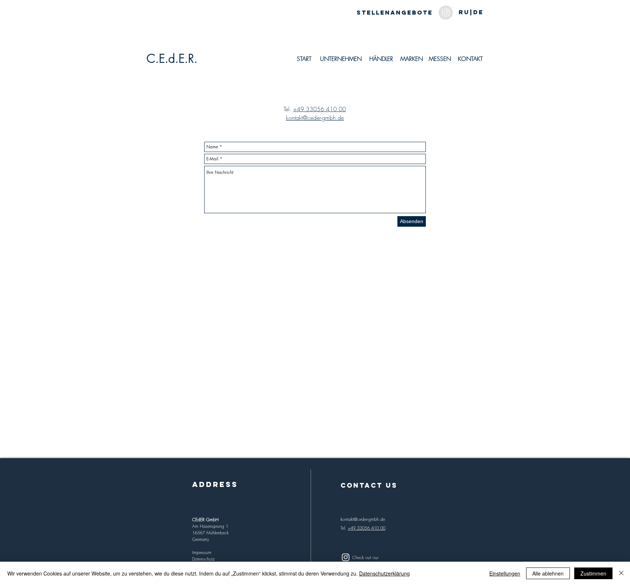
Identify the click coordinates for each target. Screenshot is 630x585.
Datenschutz (203, 559)
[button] (471, 12)
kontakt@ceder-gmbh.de (315, 118)
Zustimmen (593, 573)
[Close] (621, 573)
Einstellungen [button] (504, 573)
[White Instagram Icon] (346, 557)
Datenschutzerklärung (384, 573)
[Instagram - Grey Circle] (446, 12)
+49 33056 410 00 (319, 109)
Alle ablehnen (548, 573)
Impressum (201, 552)
